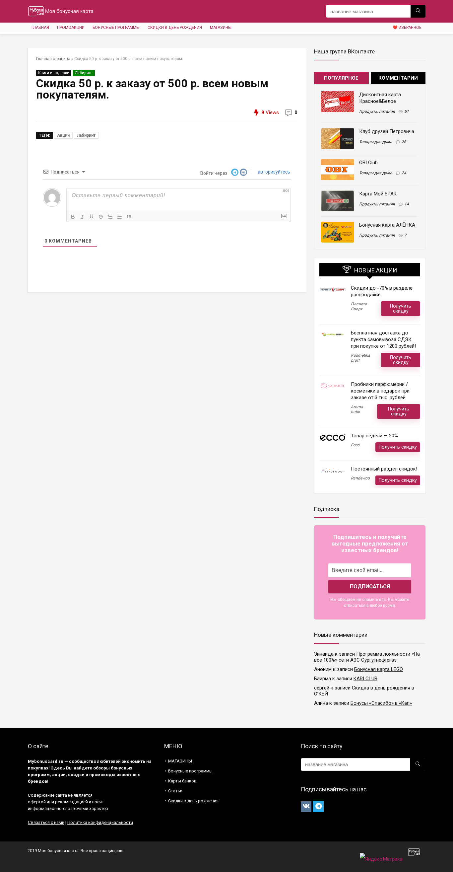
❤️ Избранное (407, 27)
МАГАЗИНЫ (220, 27)
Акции (63, 135)
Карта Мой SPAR (378, 194)
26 (404, 141)
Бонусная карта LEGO (378, 669)
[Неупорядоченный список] (119, 217)
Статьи (175, 790)
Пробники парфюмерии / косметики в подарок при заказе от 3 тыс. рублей (380, 390)
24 (404, 173)
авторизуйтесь (273, 172)
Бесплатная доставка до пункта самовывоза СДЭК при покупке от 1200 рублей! (383, 339)
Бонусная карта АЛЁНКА (387, 225)
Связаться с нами (46, 822)
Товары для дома (375, 141)
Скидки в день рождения (175, 27)
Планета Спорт (359, 306)
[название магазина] (418, 11)
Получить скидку (400, 308)
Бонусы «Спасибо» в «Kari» (381, 703)
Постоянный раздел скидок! (384, 469)
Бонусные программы (116, 27)
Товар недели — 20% (374, 436)
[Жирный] (73, 217)
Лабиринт (84, 73)
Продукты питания (377, 111)
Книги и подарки (53, 73)
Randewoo (360, 478)
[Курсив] (82, 217)
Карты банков (182, 780)
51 (406, 111)
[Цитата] (128, 217)
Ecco (355, 445)
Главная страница (53, 58)
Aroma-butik (357, 409)
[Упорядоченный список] (110, 217)
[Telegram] (318, 806)
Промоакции (71, 27)
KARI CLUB (365, 679)
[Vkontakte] (306, 806)
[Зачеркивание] (100, 217)
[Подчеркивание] (91, 217)
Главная (40, 27)
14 (406, 204)
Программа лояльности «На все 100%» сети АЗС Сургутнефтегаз (367, 657)
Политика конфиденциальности (100, 822)
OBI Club (368, 163)
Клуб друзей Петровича (386, 131)
